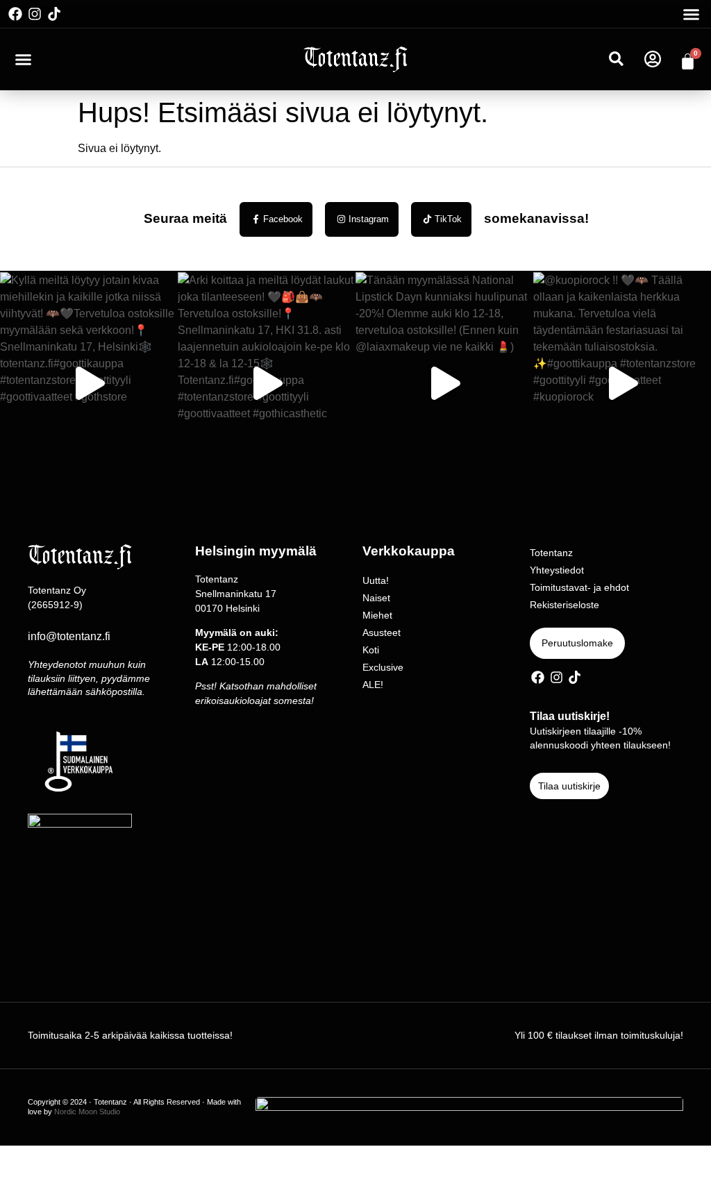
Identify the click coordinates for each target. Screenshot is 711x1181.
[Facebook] (15, 14)
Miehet (377, 615)
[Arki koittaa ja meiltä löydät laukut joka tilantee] (267, 383)
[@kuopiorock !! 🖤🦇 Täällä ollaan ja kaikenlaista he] (622, 383)
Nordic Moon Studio (87, 1111)
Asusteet (381, 632)
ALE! (372, 684)
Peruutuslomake (577, 642)
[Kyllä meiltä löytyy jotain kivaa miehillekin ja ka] (89, 383)
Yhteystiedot (557, 570)
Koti (370, 649)
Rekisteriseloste (564, 604)
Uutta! (375, 580)
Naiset (376, 597)
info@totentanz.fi (69, 636)
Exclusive (382, 667)
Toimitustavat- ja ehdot (579, 587)
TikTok (448, 219)
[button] (691, 14)
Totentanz (551, 552)
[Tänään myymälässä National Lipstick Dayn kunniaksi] (444, 383)
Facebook (283, 219)
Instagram (369, 219)
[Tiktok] (54, 14)
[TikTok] (427, 219)
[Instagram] (34, 14)
